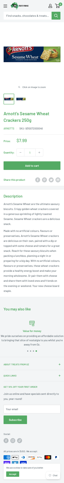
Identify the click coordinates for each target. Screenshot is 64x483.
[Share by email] (57, 179)
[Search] (56, 16)
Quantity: (9, 152)
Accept (12, 474)
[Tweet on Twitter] (51, 179)
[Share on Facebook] (37, 179)
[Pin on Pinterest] (44, 179)
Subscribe (15, 419)
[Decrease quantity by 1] (20, 152)
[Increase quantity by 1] (39, 152)
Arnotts (9, 128)
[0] (57, 6)
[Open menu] (5, 6)
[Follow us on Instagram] (12, 440)
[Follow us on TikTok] (19, 440)
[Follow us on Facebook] (6, 440)
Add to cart (32, 165)
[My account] (50, 6)
